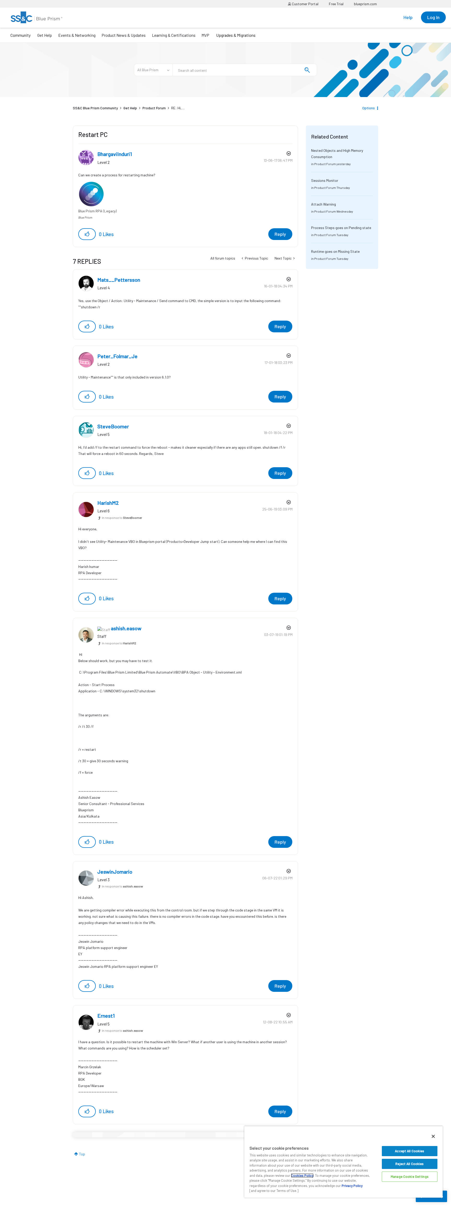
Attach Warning (323, 204)
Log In (433, 17)
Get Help (44, 35)
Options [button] (368, 108)
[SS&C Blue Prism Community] (36, 17)
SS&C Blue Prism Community (95, 108)
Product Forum (154, 108)
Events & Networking (77, 35)
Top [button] (82, 1154)
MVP (205, 35)
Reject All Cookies (409, 1164)
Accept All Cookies (409, 1151)
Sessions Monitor (324, 180)
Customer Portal (304, 4)
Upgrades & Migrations (236, 35)
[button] (87, 234)
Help (408, 17)
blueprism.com (365, 4)
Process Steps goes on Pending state (341, 227)
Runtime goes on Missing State (335, 251)
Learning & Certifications (173, 35)
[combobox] (245, 70)
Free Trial (336, 4)
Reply (280, 234)
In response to (122, 517)
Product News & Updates (124, 35)
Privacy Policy (352, 1186)
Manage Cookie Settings (410, 1176)
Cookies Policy (302, 1175)
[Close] (433, 1136)
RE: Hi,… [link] (178, 108)
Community (20, 35)
